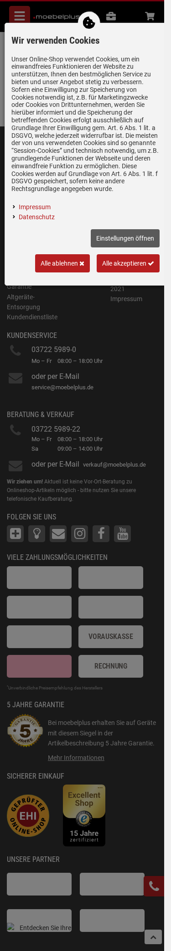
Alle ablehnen (60, 263)
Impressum (35, 207)
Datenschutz (37, 217)
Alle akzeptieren (125, 263)
